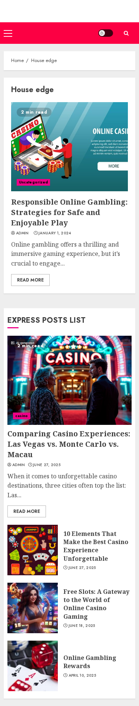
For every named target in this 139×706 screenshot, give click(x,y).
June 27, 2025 (46, 465)
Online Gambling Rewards (89, 662)
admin (22, 233)
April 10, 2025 (82, 675)
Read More (30, 280)
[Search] (126, 33)
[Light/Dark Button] (105, 33)
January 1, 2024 (55, 233)
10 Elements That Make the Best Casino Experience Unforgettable (95, 546)
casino (21, 416)
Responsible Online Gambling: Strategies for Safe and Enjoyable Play (69, 212)
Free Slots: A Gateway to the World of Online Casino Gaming (96, 604)
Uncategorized (33, 182)
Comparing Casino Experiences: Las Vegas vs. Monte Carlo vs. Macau (68, 444)
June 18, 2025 (82, 625)
